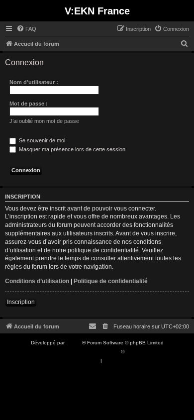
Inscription (21, 302)
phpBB (74, 342)
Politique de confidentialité (111, 281)
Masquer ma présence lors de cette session (71, 149)
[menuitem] (26, 29)
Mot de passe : (28, 103)
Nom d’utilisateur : (33, 82)
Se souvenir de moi (41, 140)
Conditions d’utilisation (37, 281)
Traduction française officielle (86, 351)
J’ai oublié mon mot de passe (44, 121)
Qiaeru (133, 351)
